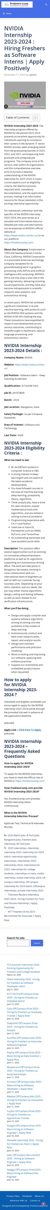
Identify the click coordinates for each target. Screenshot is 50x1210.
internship (33, 848)
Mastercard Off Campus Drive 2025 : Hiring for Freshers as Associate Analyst (23, 1071)
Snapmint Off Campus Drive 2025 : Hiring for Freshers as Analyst (22, 1027)
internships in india (25, 873)
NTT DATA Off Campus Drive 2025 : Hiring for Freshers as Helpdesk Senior (22, 997)
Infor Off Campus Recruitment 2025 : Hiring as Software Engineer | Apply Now (23, 1158)
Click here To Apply (30, 730)
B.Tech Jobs (33, 835)
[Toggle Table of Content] (34, 118)
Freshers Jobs (29, 839)
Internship (9, 843)
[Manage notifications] (43, 1204)
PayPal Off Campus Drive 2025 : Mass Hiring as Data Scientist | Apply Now (24, 1056)
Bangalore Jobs (12, 839)
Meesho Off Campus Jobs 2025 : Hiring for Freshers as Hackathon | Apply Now (25, 1100)
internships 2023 (27, 860)
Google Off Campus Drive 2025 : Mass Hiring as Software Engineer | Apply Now (24, 1129)
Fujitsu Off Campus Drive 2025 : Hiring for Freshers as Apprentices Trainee (24, 1114)
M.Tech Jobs (23, 843)
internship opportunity (24, 856)
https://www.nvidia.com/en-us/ (21, 235)
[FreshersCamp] (17, 4)
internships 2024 (13, 865)
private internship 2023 (30, 890)
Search (37, 943)
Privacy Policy (12, 1196)
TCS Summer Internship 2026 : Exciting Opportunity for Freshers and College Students (23, 968)
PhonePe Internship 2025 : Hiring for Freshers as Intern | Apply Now (25, 1144)
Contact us (35, 1200)
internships (10, 860)
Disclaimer (27, 1196)
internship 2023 (13, 852)
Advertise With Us (18, 1200)
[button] (46, 4)
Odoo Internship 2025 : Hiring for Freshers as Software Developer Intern (23, 983)
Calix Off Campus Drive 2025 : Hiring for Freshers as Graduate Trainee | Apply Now (24, 1012)
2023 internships (17, 848)
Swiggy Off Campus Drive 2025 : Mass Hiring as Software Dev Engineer (24, 1173)
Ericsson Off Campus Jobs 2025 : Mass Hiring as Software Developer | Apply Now (24, 1085)
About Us (39, 1196)
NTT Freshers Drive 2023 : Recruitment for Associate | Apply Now (22, 916)
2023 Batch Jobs (17, 835)
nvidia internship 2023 (29, 877)
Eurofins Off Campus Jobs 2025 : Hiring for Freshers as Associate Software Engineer (24, 1041)
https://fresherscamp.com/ (18, 242)
